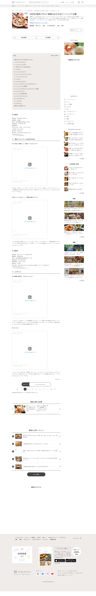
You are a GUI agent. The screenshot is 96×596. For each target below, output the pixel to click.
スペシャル (45, 539)
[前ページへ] (17, 389)
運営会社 (59, 575)
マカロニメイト (27, 539)
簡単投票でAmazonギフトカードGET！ (39, 22)
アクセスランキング (36, 539)
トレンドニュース (19, 537)
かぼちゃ (52, 5)
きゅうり (48, 5)
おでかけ (38, 537)
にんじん (57, 5)
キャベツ (22, 5)
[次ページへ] (54, 389)
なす (19, 5)
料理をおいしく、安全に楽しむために (76, 573)
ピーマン (31, 5)
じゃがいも (43, 5)
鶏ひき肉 (26, 5)
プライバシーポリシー (69, 575)
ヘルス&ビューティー (52, 537)
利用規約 (63, 575)
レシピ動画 (62, 2)
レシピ (26, 537)
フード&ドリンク (62, 537)
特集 (16, 539)
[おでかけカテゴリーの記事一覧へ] (32, 26)
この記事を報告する (57, 379)
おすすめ (72, 2)
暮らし (44, 537)
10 (51, 389)
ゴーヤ (35, 5)
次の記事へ (48, 37)
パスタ (39, 5)
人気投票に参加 (53, 539)
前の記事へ (24, 37)
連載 (20, 539)
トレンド (67, 2)
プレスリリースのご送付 (62, 573)
